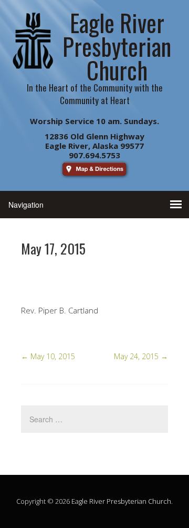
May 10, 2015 (48, 356)
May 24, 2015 (141, 356)
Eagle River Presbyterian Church (121, 501)
